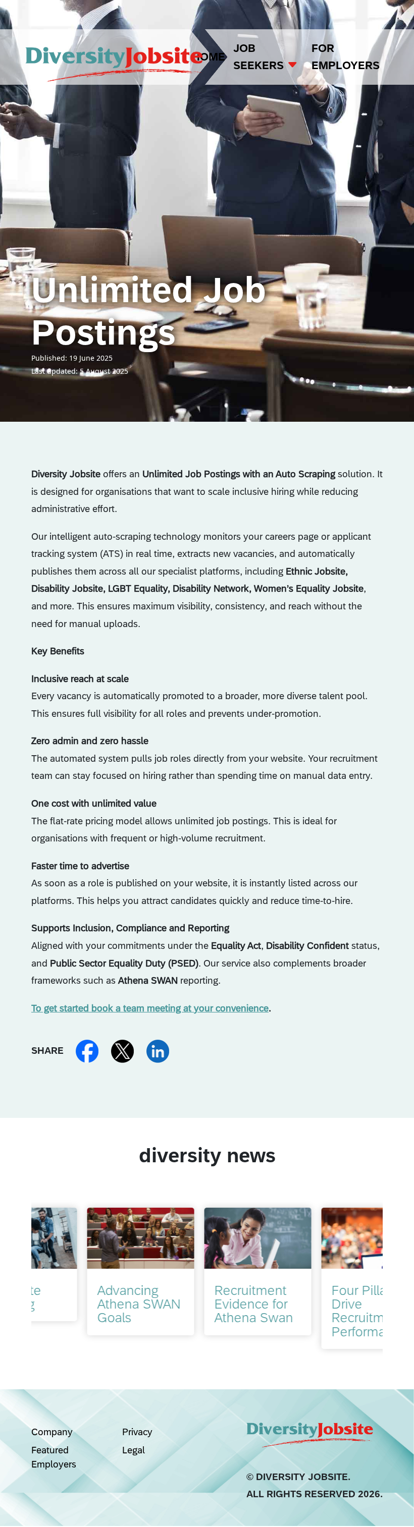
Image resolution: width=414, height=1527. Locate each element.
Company (52, 1431)
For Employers (346, 57)
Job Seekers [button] (260, 57)
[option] (89, 1271)
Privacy (137, 1431)
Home (208, 56)
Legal (133, 1449)
